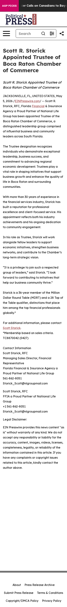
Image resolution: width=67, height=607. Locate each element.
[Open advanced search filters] (52, 33)
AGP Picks (9, 5)
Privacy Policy (51, 600)
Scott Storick (12, 328)
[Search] (43, 33)
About (17, 585)
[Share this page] (61, 33)
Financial (38, 106)
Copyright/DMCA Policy (22, 600)
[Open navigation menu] (6, 33)
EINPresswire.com (27, 101)
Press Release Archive (39, 585)
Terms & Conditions (50, 593)
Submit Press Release (18, 593)
